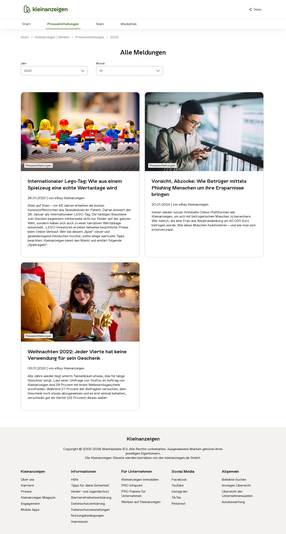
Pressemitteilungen (63, 24)
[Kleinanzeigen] (46, 9)
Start (26, 24)
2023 (114, 37)
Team (99, 24)
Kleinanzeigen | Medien (52, 37)
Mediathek (129, 24)
